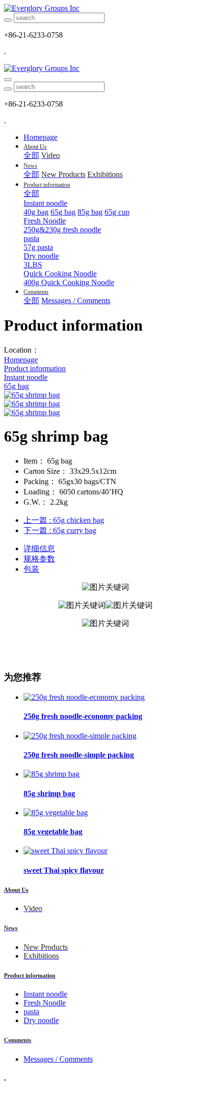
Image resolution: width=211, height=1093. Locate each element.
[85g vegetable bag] (56, 812)
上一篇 (64, 520)
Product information (35, 368)
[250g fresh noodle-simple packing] (80, 736)
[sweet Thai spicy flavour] (65, 851)
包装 (31, 569)
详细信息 (39, 548)
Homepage (40, 137)
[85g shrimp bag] (51, 774)
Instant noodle (26, 377)
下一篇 (60, 530)
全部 (31, 155)
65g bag (16, 386)
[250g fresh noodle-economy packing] (84, 697)
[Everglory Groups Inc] (105, 8)
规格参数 (39, 559)
